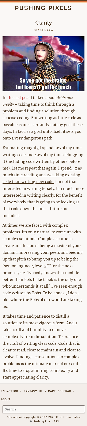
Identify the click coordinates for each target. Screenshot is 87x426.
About (5, 399)
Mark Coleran (59, 391)
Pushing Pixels (43, 8)
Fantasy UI (33, 391)
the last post (18, 97)
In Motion (9, 391)
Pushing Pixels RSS (46, 421)
